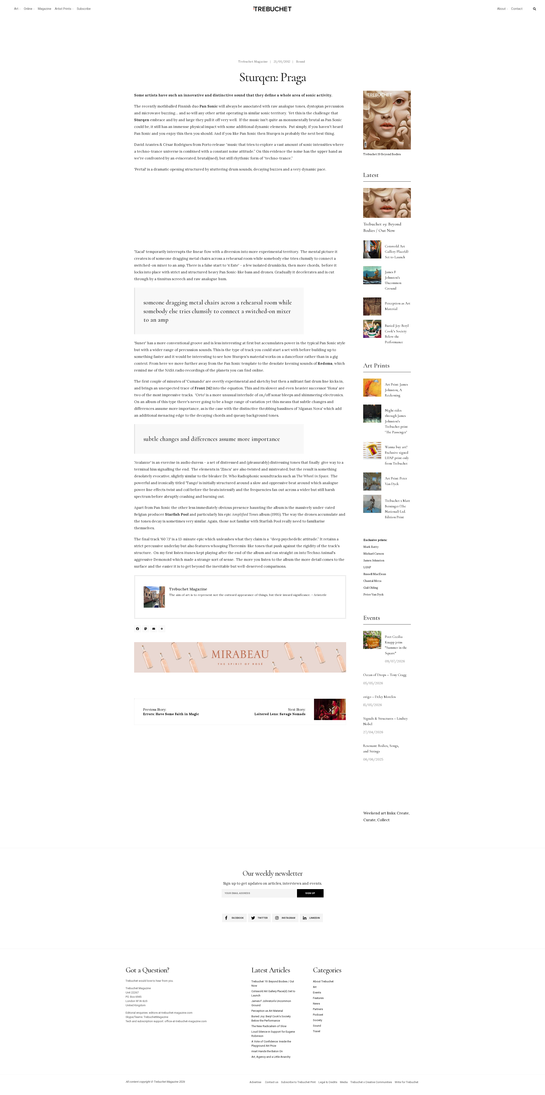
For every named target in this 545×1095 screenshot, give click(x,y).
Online (28, 9)
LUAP (367, 567)
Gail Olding (370, 588)
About (501, 9)
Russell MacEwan (374, 574)
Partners (318, 1009)
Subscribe (84, 9)
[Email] (154, 629)
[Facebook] (138, 629)
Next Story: (279, 712)
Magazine (44, 9)
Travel (316, 1031)
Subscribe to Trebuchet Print (298, 1082)
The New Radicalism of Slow (269, 1026)
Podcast (318, 1014)
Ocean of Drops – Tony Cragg (384, 675)
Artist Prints (63, 9)
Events (317, 992)
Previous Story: (171, 712)
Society (317, 1020)
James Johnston (373, 560)
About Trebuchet (323, 981)
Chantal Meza (372, 581)
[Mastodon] (146, 629)
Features (318, 998)
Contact (516, 9)
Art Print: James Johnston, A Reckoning (396, 390)
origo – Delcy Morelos (379, 697)
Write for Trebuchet (406, 1082)
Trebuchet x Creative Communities (371, 1082)
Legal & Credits (327, 1082)
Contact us (271, 1082)
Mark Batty (371, 547)
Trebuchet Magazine (253, 61)
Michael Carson (373, 553)
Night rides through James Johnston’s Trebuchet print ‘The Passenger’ (396, 421)
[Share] (162, 629)
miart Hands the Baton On (267, 1051)
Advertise (255, 1082)
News (316, 1003)
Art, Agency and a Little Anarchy (270, 1056)
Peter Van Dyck (373, 594)
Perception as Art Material (267, 1010)
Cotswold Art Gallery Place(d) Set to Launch (396, 251)
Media (344, 1082)
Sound (300, 61)
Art (16, 9)
